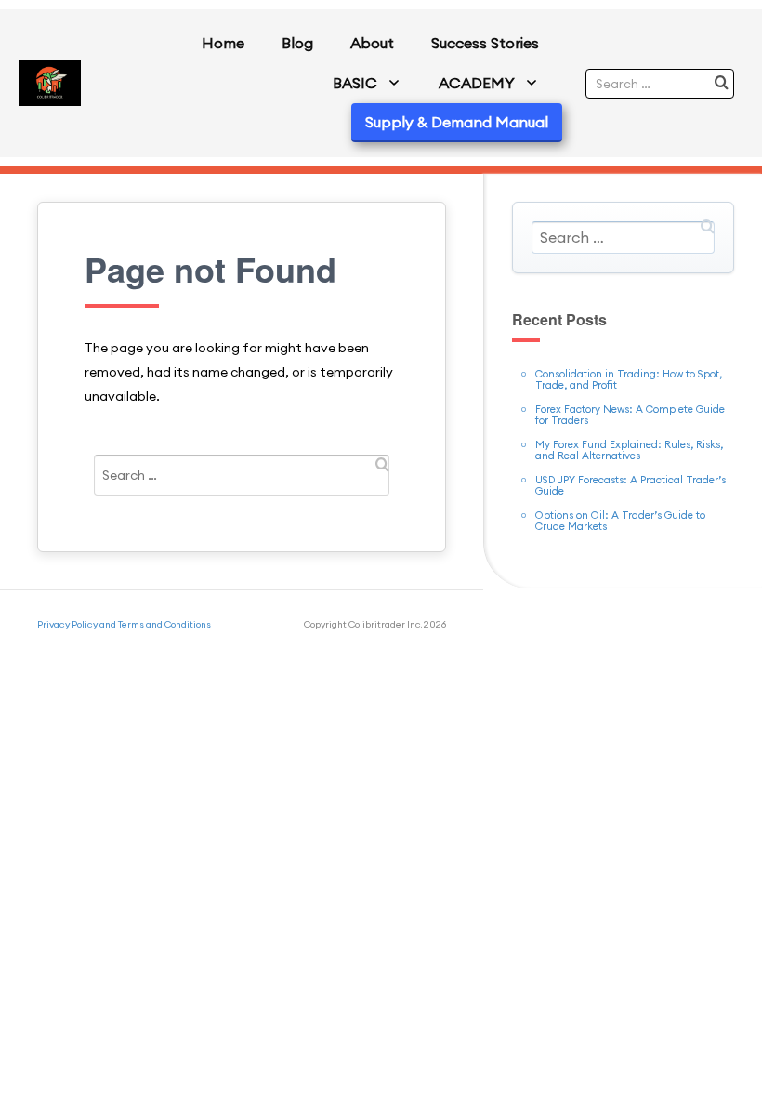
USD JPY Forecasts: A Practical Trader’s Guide (630, 485)
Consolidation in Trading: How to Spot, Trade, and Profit (628, 379)
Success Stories (485, 42)
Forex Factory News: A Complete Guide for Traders (630, 415)
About (372, 42)
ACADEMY (477, 82)
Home (223, 42)
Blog (297, 42)
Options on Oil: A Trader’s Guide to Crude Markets (620, 521)
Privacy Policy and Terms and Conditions (124, 624)
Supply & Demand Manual (456, 121)
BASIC (355, 82)
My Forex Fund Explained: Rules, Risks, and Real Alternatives (629, 450)
